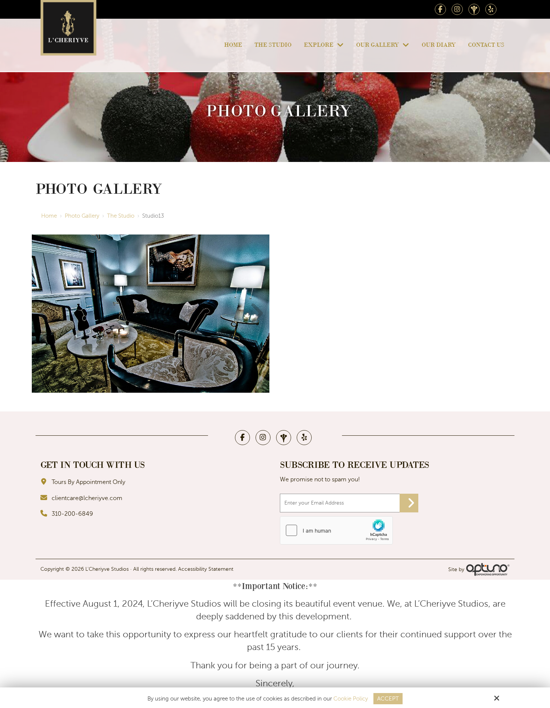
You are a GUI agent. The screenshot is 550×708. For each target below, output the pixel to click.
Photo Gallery (82, 216)
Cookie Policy (350, 699)
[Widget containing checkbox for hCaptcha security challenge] (336, 530)
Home (49, 216)
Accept (388, 699)
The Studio (120, 216)
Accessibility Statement (205, 569)
